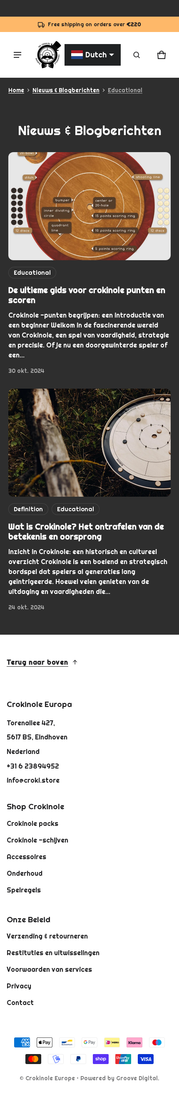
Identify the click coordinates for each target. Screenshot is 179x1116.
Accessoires (26, 856)
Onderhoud (24, 873)
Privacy (19, 986)
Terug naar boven (37, 662)
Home (16, 90)
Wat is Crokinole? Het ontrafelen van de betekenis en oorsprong (86, 532)
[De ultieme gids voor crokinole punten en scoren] (89, 206)
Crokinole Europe (50, 1078)
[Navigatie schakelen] (17, 55)
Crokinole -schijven (37, 840)
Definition (28, 509)
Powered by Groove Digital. (119, 1078)
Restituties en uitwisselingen (53, 952)
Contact (20, 1002)
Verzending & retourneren (47, 936)
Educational (125, 90)
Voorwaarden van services (49, 969)
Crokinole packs (32, 823)
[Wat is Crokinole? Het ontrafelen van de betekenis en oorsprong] (89, 443)
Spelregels (24, 890)
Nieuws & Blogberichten (65, 90)
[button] (136, 55)
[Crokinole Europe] (47, 54)
